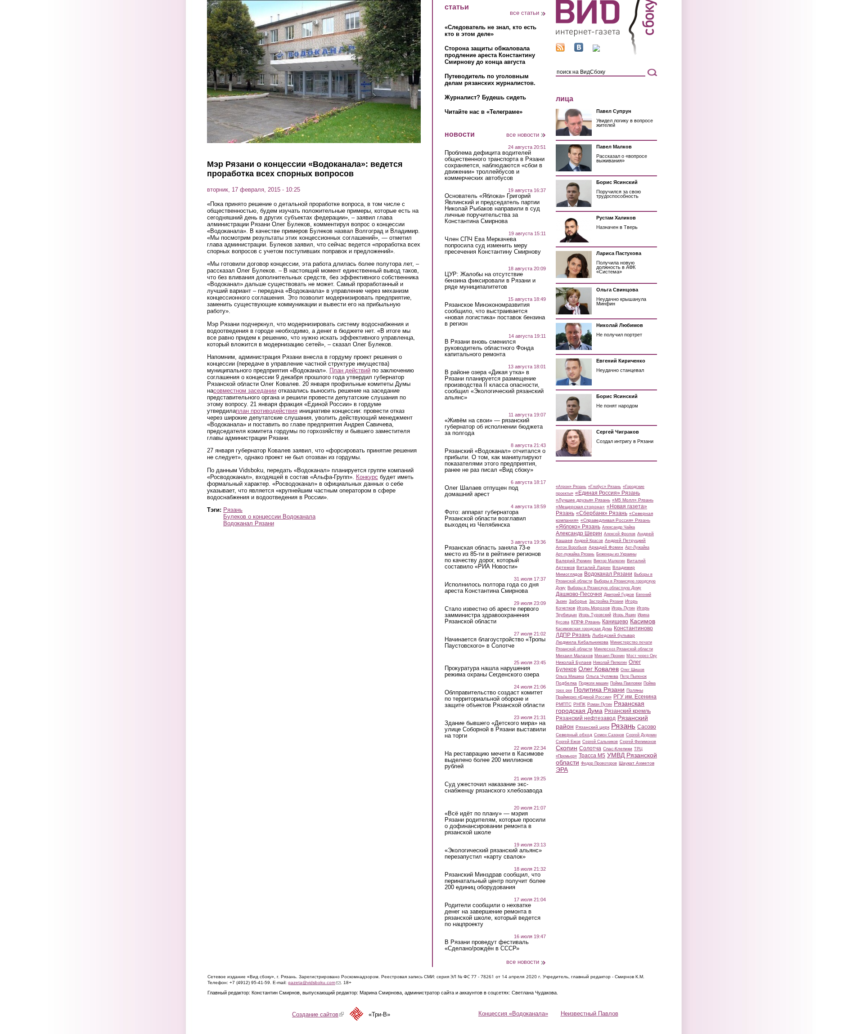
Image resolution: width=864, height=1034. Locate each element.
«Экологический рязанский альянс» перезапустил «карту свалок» (493, 853)
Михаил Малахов (574, 655)
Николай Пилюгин (610, 662)
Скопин (566, 748)
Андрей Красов (588, 540)
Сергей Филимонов (638, 741)
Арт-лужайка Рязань (575, 554)
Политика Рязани (599, 689)
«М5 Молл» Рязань (632, 499)
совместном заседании (244, 390)
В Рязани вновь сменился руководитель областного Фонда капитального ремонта (489, 348)
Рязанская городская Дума (600, 707)
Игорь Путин (623, 608)
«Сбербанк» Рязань (601, 513)
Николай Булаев (573, 662)
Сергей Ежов (568, 741)
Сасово (646, 727)
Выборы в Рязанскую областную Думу (604, 588)
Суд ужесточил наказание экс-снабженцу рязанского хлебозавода (493, 787)
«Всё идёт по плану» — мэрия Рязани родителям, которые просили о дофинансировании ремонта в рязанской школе (495, 823)
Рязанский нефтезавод (586, 718)
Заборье (578, 601)
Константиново (633, 628)
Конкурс (367, 477)
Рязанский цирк (592, 727)
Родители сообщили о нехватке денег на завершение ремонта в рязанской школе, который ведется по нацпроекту (492, 914)
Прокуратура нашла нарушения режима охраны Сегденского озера (492, 671)
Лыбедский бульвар (613, 635)
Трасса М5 (592, 755)
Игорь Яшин (624, 615)
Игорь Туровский (595, 615)
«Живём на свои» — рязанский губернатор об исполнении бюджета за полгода (494, 426)
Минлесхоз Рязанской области (623, 649)
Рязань (233, 509)
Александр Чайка (618, 527)
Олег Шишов (632, 669)
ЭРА (562, 769)
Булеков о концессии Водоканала (269, 516)
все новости (522, 134)
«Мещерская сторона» (580, 506)
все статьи (524, 12)
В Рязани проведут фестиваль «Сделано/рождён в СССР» (487, 945)
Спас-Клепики (617, 748)
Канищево (615, 621)
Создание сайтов (318, 1014)
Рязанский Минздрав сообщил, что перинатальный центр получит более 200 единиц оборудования (495, 881)
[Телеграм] (596, 49)
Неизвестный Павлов (589, 1013)
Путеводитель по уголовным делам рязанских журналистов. (490, 79)
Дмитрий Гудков (619, 594)
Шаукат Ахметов (636, 763)
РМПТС (564, 704)
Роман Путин (599, 704)
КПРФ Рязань (585, 621)
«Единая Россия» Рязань (607, 493)
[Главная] (606, 53)
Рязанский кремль (627, 711)
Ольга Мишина (570, 676)
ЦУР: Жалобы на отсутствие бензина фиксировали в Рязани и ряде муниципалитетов (490, 280)
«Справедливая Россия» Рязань (615, 520)
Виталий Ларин (593, 567)
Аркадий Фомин (606, 547)
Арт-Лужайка (637, 547)
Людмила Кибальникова (582, 642)
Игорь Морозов (593, 607)
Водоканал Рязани (248, 523)
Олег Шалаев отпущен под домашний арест (481, 491)
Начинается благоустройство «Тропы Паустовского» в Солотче (495, 642)
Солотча (590, 748)
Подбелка (566, 682)
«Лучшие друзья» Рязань (583, 499)
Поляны (634, 690)
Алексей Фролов (619, 534)
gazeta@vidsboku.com (314, 982)
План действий (349, 370)
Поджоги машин (593, 683)
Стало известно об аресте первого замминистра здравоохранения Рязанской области (492, 615)
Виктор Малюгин (609, 561)
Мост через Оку (641, 656)
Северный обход (574, 734)
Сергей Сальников (600, 741)
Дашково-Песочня (579, 594)
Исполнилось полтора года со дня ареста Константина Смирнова (492, 588)
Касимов (642, 621)
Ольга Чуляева (602, 676)
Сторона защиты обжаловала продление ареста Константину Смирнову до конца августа (490, 55)
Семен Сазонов (609, 735)
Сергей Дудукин (641, 735)
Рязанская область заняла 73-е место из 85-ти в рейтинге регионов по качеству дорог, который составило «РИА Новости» (493, 557)
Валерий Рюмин (574, 560)
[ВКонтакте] (578, 49)
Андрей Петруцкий (625, 540)
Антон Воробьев (571, 547)
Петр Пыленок (633, 676)
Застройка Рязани (606, 601)
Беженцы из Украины (616, 554)
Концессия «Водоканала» (513, 1013)
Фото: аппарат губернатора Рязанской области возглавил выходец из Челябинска (485, 518)
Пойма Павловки (626, 683)
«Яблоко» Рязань (578, 527)
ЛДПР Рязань (573, 635)
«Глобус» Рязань (604, 486)
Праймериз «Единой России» (584, 697)
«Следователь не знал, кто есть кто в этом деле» (490, 30)
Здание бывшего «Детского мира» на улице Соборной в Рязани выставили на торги (495, 729)
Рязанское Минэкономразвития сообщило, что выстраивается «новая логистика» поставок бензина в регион (495, 314)
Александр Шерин (579, 533)
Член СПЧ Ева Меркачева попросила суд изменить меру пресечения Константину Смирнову (493, 245)
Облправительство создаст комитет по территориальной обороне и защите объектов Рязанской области (494, 698)
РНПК (579, 704)
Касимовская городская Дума (584, 629)
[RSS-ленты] (560, 49)
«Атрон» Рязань (571, 486)
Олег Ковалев (598, 668)
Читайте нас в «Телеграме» (483, 111)
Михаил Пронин (609, 656)
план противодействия (266, 410)
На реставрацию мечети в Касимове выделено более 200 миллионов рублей (494, 760)
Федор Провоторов (599, 763)
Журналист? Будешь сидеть (485, 97)
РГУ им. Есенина (635, 697)
